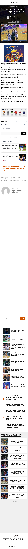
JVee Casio (13, 178)
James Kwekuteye (5, 178)
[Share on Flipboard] (15, 21)
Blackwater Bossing (15, 177)
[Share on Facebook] (9, 21)
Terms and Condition (14, 544)
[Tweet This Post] (12, 21)
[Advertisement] (14, 255)
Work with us (17, 543)
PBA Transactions (5, 180)
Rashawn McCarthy (15, 180)
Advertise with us (10, 543)
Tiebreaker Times (15, 16)
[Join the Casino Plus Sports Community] (14, 53)
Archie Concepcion (5, 177)
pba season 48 (20, 178)
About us (4, 543)
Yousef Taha (23, 180)
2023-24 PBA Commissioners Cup (17, 176)
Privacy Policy (23, 543)
